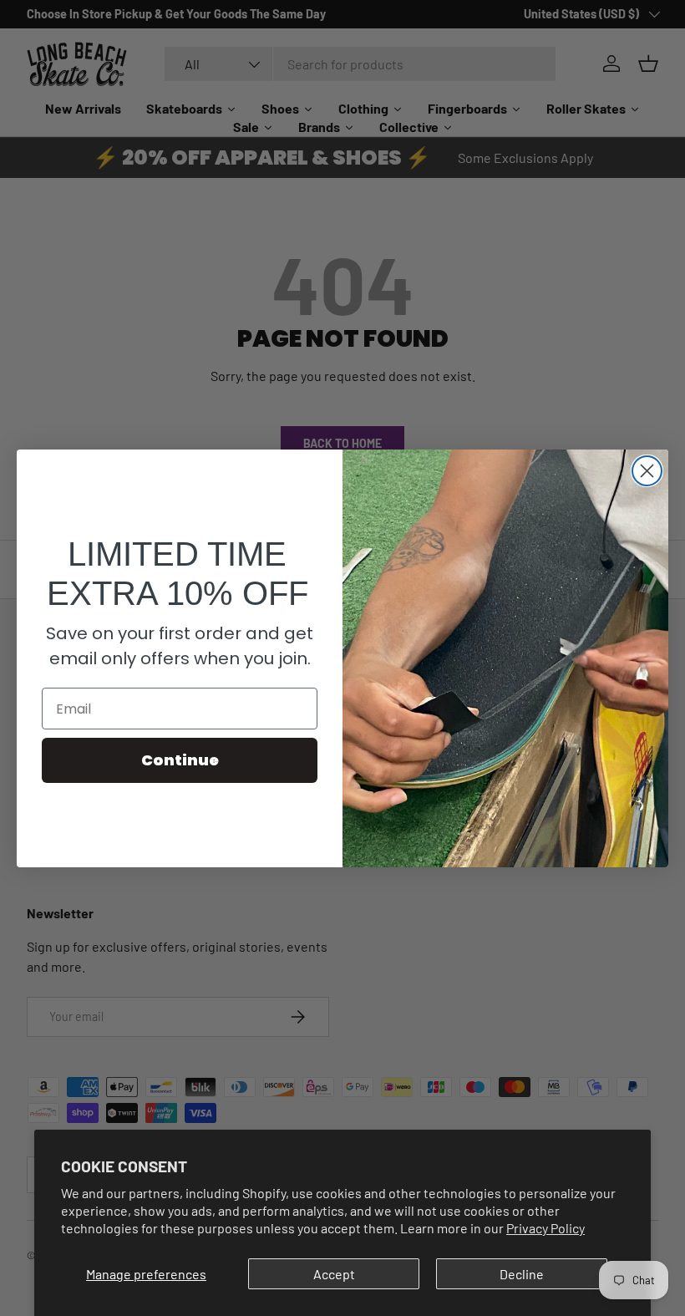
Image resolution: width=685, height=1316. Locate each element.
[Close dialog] (647, 470)
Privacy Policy (545, 1228)
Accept (334, 1274)
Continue (180, 759)
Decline (522, 1274)
